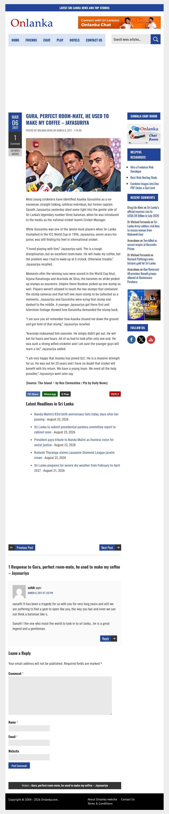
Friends (31, 40)
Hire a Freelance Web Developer (142, 169)
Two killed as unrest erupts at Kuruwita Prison (142, 244)
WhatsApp (50, 394)
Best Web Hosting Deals (143, 177)
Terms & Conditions (100, 803)
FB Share (33, 394)
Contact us (94, 40)
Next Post (107, 547)
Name (13, 722)
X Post (65, 394)
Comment (15, 143)
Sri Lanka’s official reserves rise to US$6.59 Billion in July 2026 (143, 211)
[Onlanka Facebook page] (131, 337)
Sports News (15, 152)
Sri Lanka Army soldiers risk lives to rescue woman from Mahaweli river (143, 227)
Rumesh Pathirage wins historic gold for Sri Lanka (141, 261)
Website (13, 751)
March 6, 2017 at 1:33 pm (40, 593)
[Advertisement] (84, 79)
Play (60, 40)
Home (15, 40)
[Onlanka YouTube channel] (151, 337)
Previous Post (25, 547)
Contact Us (128, 799)
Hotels (75, 40)
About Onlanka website (102, 799)
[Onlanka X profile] (141, 337)
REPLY (115, 394)
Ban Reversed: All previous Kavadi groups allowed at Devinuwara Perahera (143, 275)
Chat (46, 40)
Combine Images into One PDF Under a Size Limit (144, 185)
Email (12, 736)
